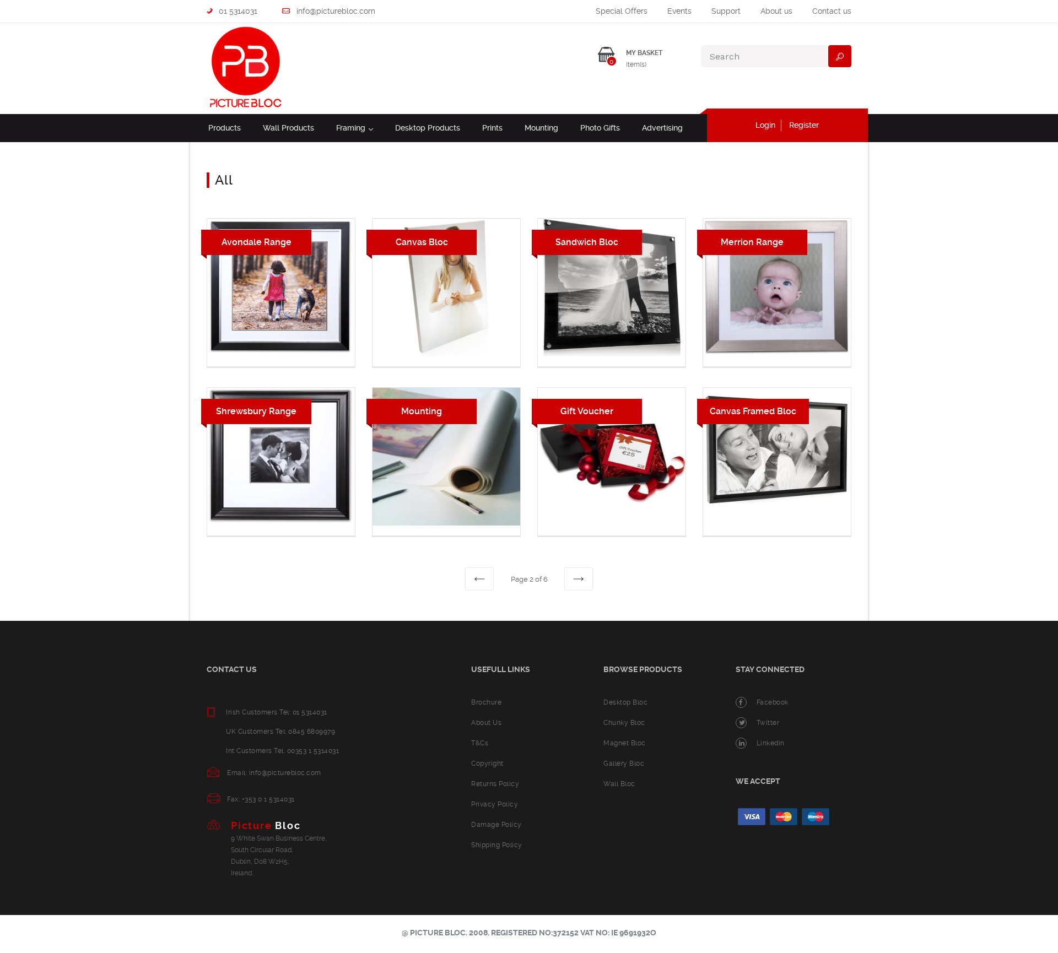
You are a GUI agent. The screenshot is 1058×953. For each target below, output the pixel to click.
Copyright (487, 763)
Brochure (486, 702)
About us (776, 11)
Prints (492, 127)
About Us (486, 723)
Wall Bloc (619, 784)
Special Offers (621, 11)
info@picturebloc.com (334, 11)
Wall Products (288, 127)
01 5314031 (237, 11)
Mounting (541, 127)
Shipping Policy (496, 845)
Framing (354, 127)
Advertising (662, 127)
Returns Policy (495, 784)
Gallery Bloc (623, 763)
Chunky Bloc (624, 723)
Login (765, 125)
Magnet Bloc (624, 743)
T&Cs (479, 743)
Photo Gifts (600, 127)
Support (726, 11)
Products (224, 127)
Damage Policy (496, 825)
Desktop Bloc (625, 702)
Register (804, 125)
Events (679, 11)
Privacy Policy (494, 804)
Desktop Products (427, 127)
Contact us (831, 11)
